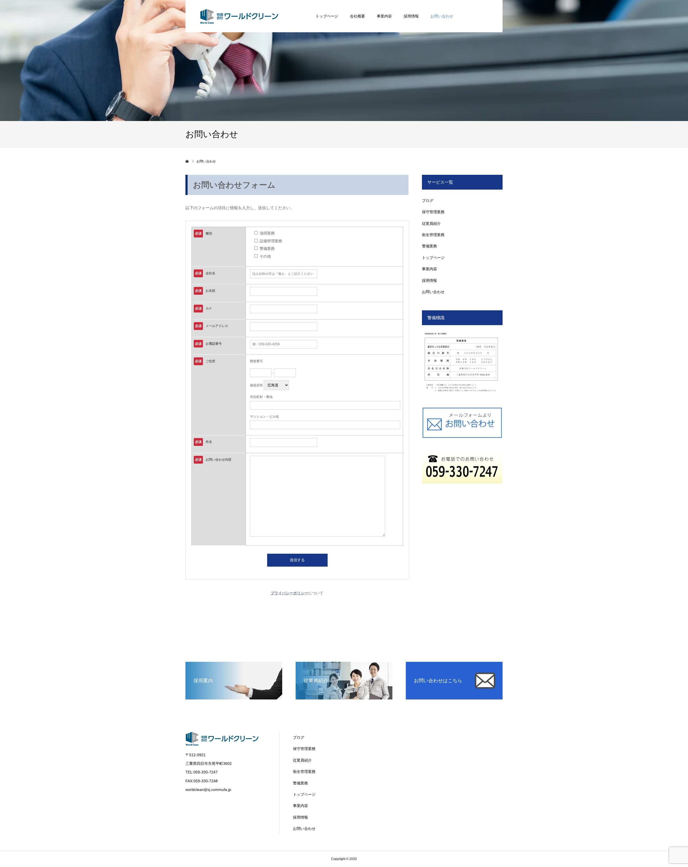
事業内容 (384, 16)
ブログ (427, 200)
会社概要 (357, 16)
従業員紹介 (431, 223)
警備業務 (429, 246)
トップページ (327, 16)
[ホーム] (187, 161)
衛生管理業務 (433, 235)
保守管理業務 (433, 212)
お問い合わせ (442, 16)
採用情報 (411, 16)
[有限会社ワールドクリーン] (239, 16)
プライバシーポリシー (289, 593)
